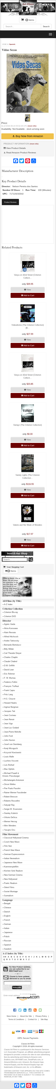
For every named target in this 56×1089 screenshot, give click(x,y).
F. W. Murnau (10, 678)
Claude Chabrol (10, 661)
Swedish (7, 949)
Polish (6, 936)
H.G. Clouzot (9, 699)
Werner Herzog (10, 821)
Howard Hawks (10, 703)
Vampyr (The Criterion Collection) (27, 425)
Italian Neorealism (12, 858)
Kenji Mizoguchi (11, 748)
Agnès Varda (9, 624)
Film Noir (8, 846)
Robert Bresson (10, 797)
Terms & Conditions (16, 1019)
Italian (6, 928)
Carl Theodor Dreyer (12, 653)
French (7, 920)
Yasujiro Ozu (9, 830)
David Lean (9, 670)
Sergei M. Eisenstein (13, 809)
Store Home (11, 1016)
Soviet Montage (11, 891)
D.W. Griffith (9, 665)
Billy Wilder (9, 649)
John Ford (8, 736)
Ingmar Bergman (11, 707)
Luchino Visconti (11, 761)
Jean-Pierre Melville (12, 732)
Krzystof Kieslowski (12, 752)
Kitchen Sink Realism (13, 871)
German (7, 924)
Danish (7, 912)
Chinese (7, 907)
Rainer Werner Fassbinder (15, 792)
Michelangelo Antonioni (14, 780)
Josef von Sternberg (13, 744)
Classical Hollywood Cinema (16, 838)
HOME (4, 44)
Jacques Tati (9, 711)
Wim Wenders (10, 826)
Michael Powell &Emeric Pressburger (11, 774)
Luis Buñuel (9, 765)
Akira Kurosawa (11, 628)
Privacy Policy (41, 1016)
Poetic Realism (10, 883)
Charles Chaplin (11, 657)
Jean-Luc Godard (11, 728)
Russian (7, 941)
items (30, 20)
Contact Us (32, 1019)
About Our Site (26, 1016)
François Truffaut (11, 686)
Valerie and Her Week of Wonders (27, 525)
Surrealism (8, 896)
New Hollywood (10, 879)
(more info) (32, 126)
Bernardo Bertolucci (12, 645)
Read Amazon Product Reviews (21, 152)
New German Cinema (13, 875)
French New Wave (12, 850)
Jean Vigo (8, 723)
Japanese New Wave (13, 862)
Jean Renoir (9, 719)
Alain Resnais (10, 632)
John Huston (9, 740)
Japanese (8, 932)
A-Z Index (8, 604)
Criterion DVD (10, 616)
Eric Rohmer (9, 674)
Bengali (7, 903)
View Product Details (16, 148)
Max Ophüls (9, 769)
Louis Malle (9, 757)
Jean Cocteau (10, 715)
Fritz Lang (8, 694)
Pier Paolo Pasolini (12, 788)
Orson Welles (10, 784)
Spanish (12, 44)
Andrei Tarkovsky (11, 641)
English (7, 916)
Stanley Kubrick (11, 813)
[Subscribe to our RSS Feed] (17, 969)
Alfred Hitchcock (11, 636)
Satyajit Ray (9, 805)
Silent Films (9, 887)
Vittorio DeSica (10, 817)
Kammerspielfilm (11, 867)
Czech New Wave (11, 842)
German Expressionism (14, 854)
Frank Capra (9, 690)
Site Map (44, 1019)
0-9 (4, 957)
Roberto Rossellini (12, 801)
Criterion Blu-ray (11, 612)
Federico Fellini (10, 682)
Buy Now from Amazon (29, 136)
